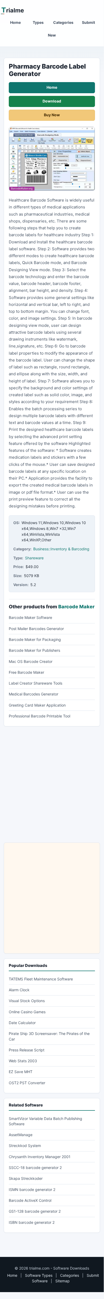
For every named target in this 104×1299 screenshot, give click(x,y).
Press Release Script (26, 1050)
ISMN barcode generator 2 (32, 1189)
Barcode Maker (76, 606)
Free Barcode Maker (26, 672)
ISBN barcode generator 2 (32, 1222)
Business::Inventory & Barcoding (61, 549)
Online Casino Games (27, 1012)
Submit (88, 22)
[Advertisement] (52, 784)
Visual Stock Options (27, 1000)
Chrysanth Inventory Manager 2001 (39, 1156)
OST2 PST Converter (27, 1083)
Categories (63, 22)
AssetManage (20, 1134)
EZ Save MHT (20, 1071)
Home (15, 22)
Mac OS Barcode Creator (30, 661)
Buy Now (52, 115)
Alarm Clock (19, 990)
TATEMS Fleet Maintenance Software (41, 979)
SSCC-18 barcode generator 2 (35, 1167)
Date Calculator (22, 1022)
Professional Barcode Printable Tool (39, 716)
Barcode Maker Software (30, 617)
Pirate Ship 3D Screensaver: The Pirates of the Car (49, 1036)
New (52, 35)
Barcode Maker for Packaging (35, 639)
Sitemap (62, 1281)
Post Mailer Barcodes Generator (36, 628)
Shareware (34, 558)
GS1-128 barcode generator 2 (35, 1211)
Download (52, 101)
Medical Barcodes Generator (33, 694)
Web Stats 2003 (23, 1061)
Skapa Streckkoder (26, 1178)
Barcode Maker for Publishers (34, 650)
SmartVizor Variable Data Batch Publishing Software (45, 1121)
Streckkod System (25, 1145)
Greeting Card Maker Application (37, 705)
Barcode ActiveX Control (30, 1200)
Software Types (38, 1275)
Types (38, 22)
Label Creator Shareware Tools (35, 683)
